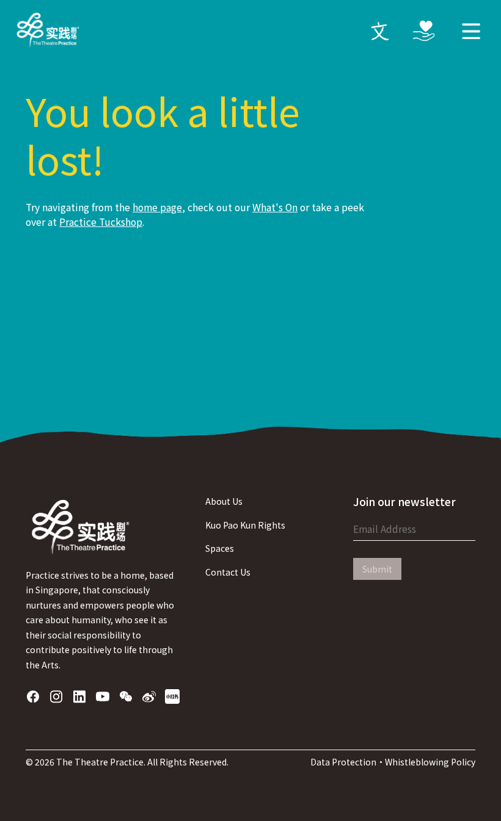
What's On (275, 207)
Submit (377, 569)
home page (157, 207)
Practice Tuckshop (100, 222)
